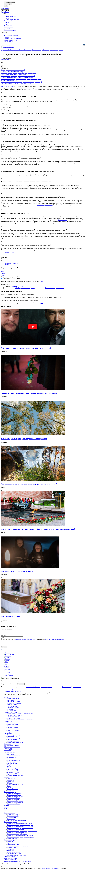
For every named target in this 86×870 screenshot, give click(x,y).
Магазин (6, 666)
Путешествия (8, 748)
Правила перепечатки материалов (14, 691)
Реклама (6, 667)
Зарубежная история (13, 764)
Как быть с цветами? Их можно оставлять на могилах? (16, 83)
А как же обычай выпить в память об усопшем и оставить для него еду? (21, 82)
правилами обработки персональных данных (39, 687)
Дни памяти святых (13, 716)
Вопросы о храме (12, 838)
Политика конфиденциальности (13, 689)
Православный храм (10, 728)
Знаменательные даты (13, 760)
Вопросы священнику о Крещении (17, 834)
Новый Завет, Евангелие (14, 698)
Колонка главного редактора (12, 745)
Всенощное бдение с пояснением (16, 855)
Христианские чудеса (13, 755)
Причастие (10, 843)
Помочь (7, 8)
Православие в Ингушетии (15, 801)
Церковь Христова (9, 856)
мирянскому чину (48, 205)
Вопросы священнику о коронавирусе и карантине (22, 831)
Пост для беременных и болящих (16, 820)
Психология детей (12, 736)
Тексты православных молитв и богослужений (17, 861)
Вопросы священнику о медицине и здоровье (20, 837)
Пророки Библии (12, 704)
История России (12, 763)
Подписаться (20, 684)
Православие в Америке (14, 793)
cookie (19, 692)
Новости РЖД (8, 750)
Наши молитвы (62, 220)
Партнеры (7, 673)
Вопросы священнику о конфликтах (17, 832)
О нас (5, 664)
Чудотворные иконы (13, 727)
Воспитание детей (9, 733)
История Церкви (12, 761)
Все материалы (8, 27)
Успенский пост (12, 817)
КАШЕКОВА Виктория (12, 252)
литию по (40, 205)
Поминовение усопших (11, 263)
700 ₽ (2, 271)
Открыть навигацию (10, 2)
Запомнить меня (7, 644)
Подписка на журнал (10, 30)
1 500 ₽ (3, 273)
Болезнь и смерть (12, 768)
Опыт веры (10, 754)
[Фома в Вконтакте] (7, 653)
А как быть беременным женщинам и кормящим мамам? (17, 77)
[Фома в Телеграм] (7, 656)
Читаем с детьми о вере (10, 40)
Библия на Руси (11, 709)
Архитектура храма (13, 730)
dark (4, 59)
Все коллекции (8, 41)
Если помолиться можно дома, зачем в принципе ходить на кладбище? (21, 79)
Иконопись (10, 781)
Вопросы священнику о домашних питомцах (20, 828)
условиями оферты (17, 286)
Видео (6, 810)
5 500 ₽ (3, 275)
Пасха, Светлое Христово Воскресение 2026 (20, 713)
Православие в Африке (14, 795)
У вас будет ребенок (13, 741)
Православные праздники (11, 712)
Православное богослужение (12, 38)
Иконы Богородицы (13, 722)
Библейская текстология (14, 703)
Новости (6, 22)
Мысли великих (12, 790)
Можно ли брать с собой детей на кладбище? (13, 74)
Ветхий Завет (11, 700)
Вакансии (7, 672)
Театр (9, 787)
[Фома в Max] (6, 662)
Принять (64, 868)
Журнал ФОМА (5, 50)
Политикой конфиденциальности (54, 288)
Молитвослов (8, 25)
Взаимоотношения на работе (15, 775)
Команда (6, 670)
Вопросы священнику (10, 24)
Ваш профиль (8, 4)
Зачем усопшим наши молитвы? (10, 80)
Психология (7, 766)
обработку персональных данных (25, 288)
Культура (6, 777)
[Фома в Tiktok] (6, 657)
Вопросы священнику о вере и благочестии (19, 823)
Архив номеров (8, 675)
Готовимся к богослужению (12, 852)
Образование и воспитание (12, 747)
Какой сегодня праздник (11, 35)
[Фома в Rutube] (6, 660)
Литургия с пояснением (14, 853)
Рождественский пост (13, 814)
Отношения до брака (13, 772)
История (6, 758)
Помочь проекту (5, 284)
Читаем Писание (12, 706)
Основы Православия (10, 16)
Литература (10, 780)
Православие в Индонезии (15, 802)
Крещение (10, 841)
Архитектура (11, 778)
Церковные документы (10, 858)
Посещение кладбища (7, 86)
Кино (8, 786)
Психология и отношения (11, 19)
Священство (10, 850)
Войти (12, 47)
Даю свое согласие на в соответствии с (33, 288)
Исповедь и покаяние (13, 844)
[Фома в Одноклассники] (9, 654)
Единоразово (6, 278)
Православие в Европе (13, 799)
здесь (41, 281)
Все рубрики (7, 28)
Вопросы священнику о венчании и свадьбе (20, 825)
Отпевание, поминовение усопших (53, 50)
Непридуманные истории (11, 18)
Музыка (9, 783)
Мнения (6, 807)
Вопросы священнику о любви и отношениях (20, 835)
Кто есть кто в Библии (13, 701)
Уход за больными (12, 769)
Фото (5, 808)
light (2, 59)
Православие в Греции (13, 798)
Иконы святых (11, 725)
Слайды (6, 264)
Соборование (11, 849)
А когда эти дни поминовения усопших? (12, 71)
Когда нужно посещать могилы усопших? (13, 70)
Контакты (7, 669)
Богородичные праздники (14, 718)
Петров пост (11, 819)
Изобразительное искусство (15, 784)
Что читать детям (12, 739)
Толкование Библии (13, 707)
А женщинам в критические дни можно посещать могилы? (18, 76)
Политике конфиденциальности (51, 868)
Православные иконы (10, 721)
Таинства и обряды (37, 50)
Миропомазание (12, 847)
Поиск (6, 5)
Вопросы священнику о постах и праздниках (20, 719)
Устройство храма (12, 732)
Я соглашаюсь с (13, 286)
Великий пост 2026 (12, 816)
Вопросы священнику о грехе (15, 829)
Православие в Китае (13, 804)
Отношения (7, 744)
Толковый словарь (12, 789)
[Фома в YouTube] (7, 659)
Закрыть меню (5, 10)
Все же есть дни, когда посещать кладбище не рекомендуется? (18, 73)
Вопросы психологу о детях (15, 742)
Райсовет (6, 37)
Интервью (7, 805)
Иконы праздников (12, 724)
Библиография (11, 710)
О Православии (11, 757)
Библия (6, 697)
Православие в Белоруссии (15, 796)
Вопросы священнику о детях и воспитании (20, 738)
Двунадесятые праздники (14, 715)
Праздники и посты (9, 813)
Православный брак (13, 774)
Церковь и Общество (10, 859)
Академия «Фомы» (9, 21)
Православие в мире (10, 792)
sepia (7, 59)
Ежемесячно (16, 278)
